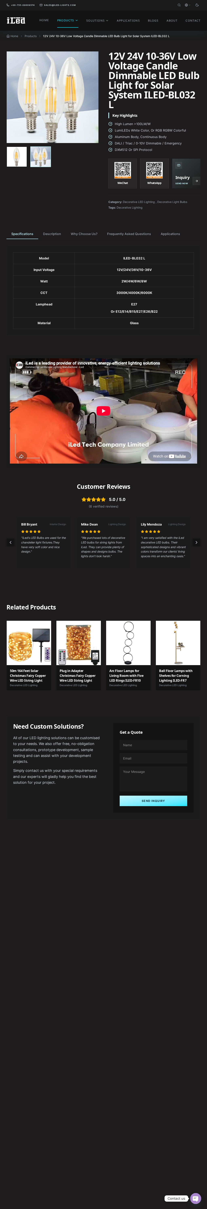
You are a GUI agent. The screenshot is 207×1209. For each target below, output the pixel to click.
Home (14, 36)
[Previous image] (14, 97)
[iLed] (16, 20)
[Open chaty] (195, 1198)
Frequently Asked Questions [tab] (129, 234)
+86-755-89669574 (23, 5)
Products (31, 36)
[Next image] (91, 97)
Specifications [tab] (22, 234)
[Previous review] (10, 542)
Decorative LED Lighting (139, 202)
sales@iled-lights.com (60, 5)
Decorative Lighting (130, 207)
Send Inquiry (153, 801)
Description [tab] (52, 234)
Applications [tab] (170, 234)
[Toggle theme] (197, 5)
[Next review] (196, 542)
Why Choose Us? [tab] (84, 234)
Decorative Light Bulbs (172, 202)
